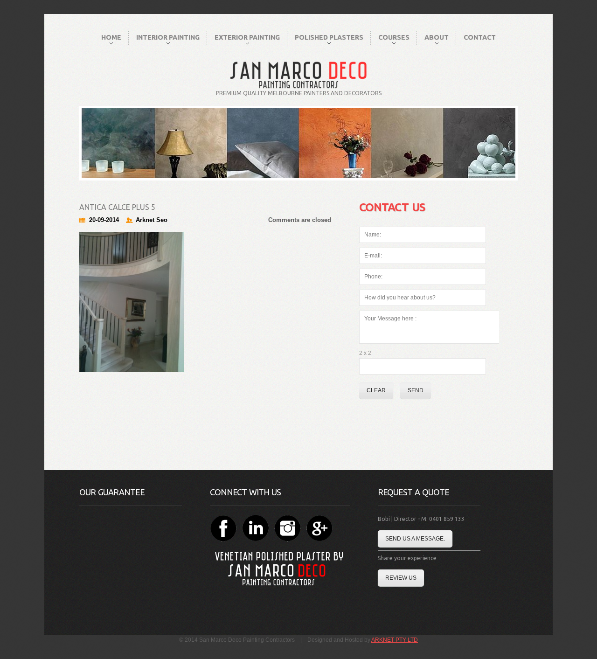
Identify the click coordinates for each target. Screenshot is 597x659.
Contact (480, 37)
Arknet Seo (151, 219)
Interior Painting (168, 37)
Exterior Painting (247, 37)
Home (111, 37)
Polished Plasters (329, 37)
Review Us (401, 578)
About (436, 37)
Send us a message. (415, 538)
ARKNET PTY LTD (394, 640)
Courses (394, 37)
